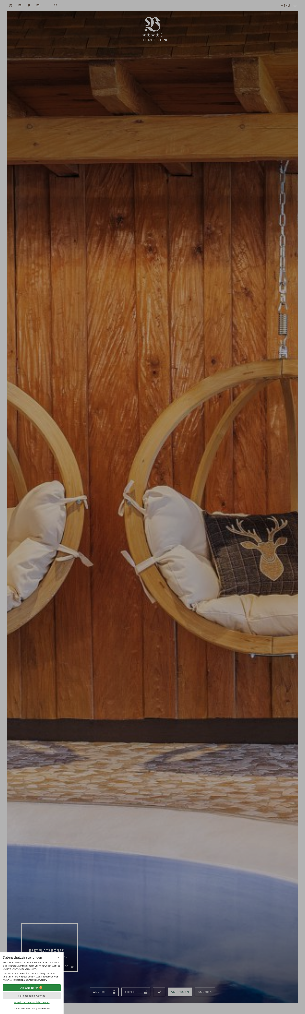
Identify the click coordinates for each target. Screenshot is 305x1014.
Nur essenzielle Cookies (31, 995)
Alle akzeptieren (29, 987)
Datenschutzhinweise (24, 1008)
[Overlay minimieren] (59, 957)
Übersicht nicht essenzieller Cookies (32, 1002)
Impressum (44, 1008)
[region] (32, 971)
